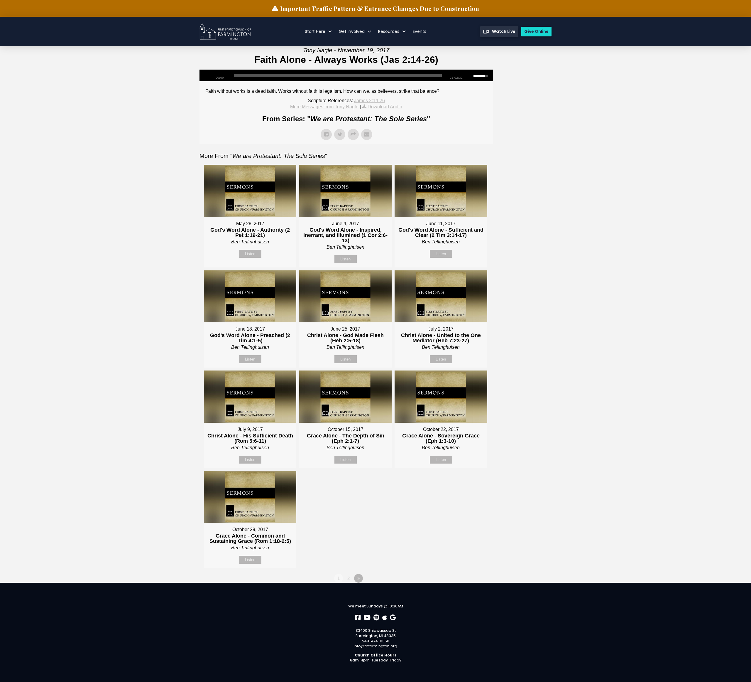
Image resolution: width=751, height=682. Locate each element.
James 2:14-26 (369, 100)
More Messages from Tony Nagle (324, 106)
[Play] (206, 75)
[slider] (338, 75)
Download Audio (385, 106)
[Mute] (469, 75)
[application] (346, 75)
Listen (250, 254)
